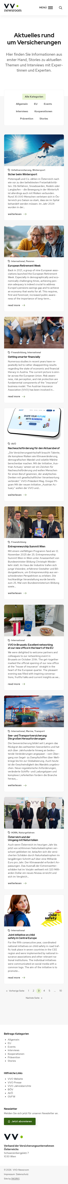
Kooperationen (43, 111)
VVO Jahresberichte (19, 1086)
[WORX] (15, 1178)
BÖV (10, 1089)
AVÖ (10, 1093)
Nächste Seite (34, 997)
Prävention (26, 118)
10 (60, 990)
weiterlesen (16, 214)
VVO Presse (15, 1082)
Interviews (22, 111)
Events (48, 104)
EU (35, 104)
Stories (44, 118)
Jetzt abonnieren (21, 1121)
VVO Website (15, 1079)
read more (14, 305)
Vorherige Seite (15, 990)
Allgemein (22, 104)
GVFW (11, 1096)
